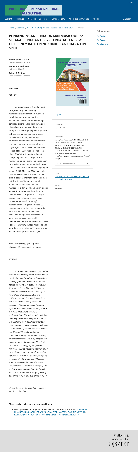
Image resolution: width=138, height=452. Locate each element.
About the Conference (79, 19)
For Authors (101, 40)
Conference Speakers (37, 19)
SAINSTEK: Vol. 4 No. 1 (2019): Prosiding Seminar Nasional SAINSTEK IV (46, 414)
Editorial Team (58, 19)
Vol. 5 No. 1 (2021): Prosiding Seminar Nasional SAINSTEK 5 (50, 28)
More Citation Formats (66, 163)
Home (11, 28)
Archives (20, 19)
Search (128, 19)
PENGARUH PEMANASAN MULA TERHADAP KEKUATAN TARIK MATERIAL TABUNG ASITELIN (50, 410)
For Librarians (102, 44)
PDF (60, 115)
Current (8, 19)
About (96, 19)
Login (131, 2)
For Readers (101, 36)
